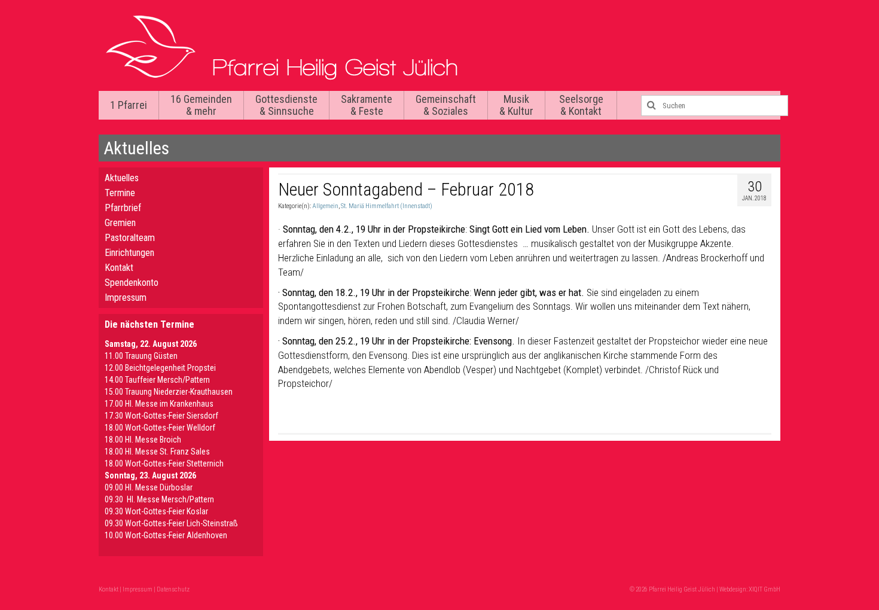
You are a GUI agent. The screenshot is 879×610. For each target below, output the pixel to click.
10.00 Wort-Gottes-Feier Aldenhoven (166, 535)
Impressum (125, 297)
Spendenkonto (131, 282)
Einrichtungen (129, 252)
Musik (516, 105)
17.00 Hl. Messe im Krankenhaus (159, 403)
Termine (120, 193)
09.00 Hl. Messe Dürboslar (149, 487)
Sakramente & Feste (366, 105)
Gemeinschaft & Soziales (446, 105)
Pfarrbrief (123, 208)
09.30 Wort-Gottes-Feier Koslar (156, 511)
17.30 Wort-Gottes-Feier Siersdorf (161, 415)
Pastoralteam (130, 237)
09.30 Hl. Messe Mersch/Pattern (159, 499)
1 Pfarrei (128, 105)
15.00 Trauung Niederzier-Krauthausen (169, 391)
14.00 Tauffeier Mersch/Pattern (157, 380)
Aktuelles (122, 178)
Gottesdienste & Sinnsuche (286, 105)
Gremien (120, 222)
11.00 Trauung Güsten (141, 356)
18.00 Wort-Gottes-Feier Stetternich (164, 463)
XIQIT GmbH (764, 589)
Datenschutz (173, 589)
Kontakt (119, 267)
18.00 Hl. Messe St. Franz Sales (157, 451)
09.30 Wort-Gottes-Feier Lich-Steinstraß (171, 523)
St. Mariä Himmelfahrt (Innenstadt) (386, 206)
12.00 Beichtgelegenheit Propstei (160, 368)
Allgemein (325, 206)
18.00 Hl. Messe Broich (143, 439)
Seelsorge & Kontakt (581, 105)
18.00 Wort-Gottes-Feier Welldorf (160, 427)
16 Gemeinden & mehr (201, 105)
